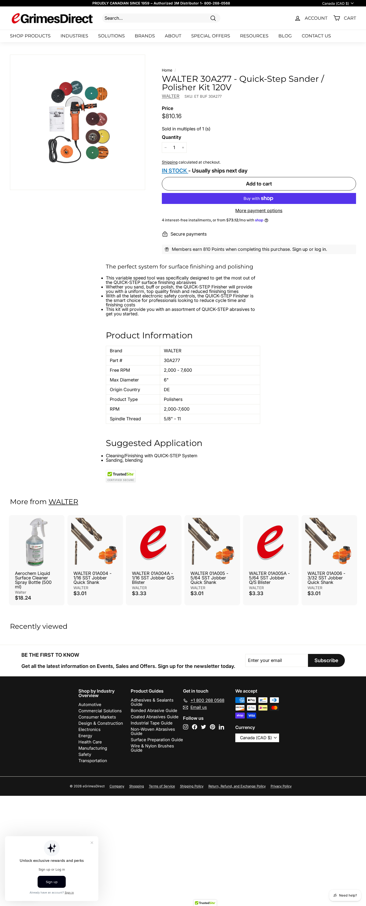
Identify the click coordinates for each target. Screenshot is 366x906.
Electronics (89, 729)
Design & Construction (100, 723)
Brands (145, 36)
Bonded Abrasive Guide (154, 710)
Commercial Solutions (100, 710)
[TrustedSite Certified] (121, 476)
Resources (254, 36)
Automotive (89, 704)
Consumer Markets (97, 717)
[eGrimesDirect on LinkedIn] (221, 726)
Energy (85, 735)
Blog (285, 36)
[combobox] (161, 18)
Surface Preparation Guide (157, 739)
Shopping (136, 786)
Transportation (92, 760)
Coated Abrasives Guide (155, 716)
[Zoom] (77, 122)
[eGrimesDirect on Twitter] (203, 726)
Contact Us (316, 36)
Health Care (90, 741)
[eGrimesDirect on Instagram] (185, 726)
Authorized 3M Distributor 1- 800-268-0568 (192, 3)
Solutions (111, 36)
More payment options (258, 210)
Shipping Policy (191, 786)
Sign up (300, 249)
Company (117, 786)
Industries (74, 36)
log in (320, 249)
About (173, 36)
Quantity (171, 137)
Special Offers (210, 36)
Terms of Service (162, 786)
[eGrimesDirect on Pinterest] (212, 726)
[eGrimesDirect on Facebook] (194, 726)
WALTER (171, 96)
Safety (84, 754)
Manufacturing (92, 748)
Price (167, 108)
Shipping (170, 162)
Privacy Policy (281, 786)
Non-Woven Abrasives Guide (153, 731)
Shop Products (30, 36)
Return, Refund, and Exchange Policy (237, 786)
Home (167, 70)
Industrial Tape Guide (152, 723)
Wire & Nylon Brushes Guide (152, 748)
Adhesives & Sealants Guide (152, 702)
